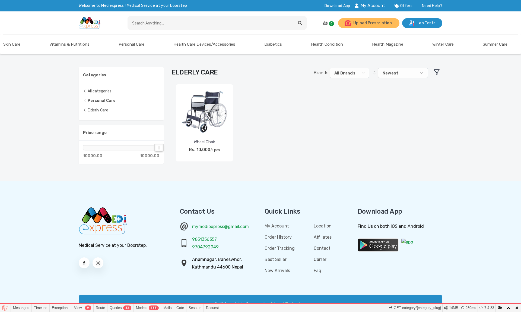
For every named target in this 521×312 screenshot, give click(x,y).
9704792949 (205, 246)
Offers (405, 6)
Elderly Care (97, 110)
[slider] (159, 147)
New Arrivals (277, 270)
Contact (322, 248)
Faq (317, 270)
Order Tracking (280, 248)
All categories (99, 91)
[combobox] (349, 73)
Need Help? (432, 6)
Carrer (320, 259)
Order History (278, 237)
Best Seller (276, 259)
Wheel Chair (204, 141)
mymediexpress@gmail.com (220, 226)
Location (323, 226)
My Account (373, 5)
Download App (337, 6)
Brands (321, 72)
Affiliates (323, 237)
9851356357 (204, 239)
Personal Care (101, 100)
